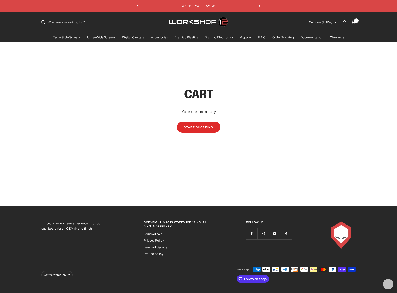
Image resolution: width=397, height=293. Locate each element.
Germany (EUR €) (320, 22)
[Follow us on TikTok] (286, 233)
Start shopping (198, 127)
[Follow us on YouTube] (274, 233)
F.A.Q (262, 37)
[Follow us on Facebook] (251, 233)
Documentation (311, 37)
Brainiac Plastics (186, 37)
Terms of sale (153, 234)
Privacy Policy (154, 241)
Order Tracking (283, 37)
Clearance (337, 37)
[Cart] (353, 22)
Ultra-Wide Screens (101, 37)
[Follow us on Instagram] (263, 233)
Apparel (245, 37)
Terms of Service (155, 247)
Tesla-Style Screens (67, 37)
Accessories (159, 37)
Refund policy (153, 254)
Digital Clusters (133, 37)
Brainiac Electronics (219, 37)
